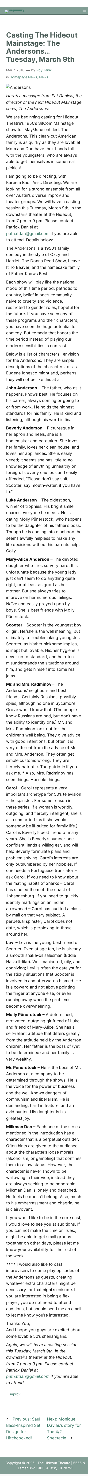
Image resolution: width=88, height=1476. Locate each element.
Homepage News (23, 77)
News (43, 77)
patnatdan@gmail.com (28, 233)
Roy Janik (44, 70)
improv (14, 1394)
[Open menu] (84, 10)
